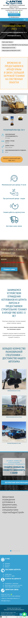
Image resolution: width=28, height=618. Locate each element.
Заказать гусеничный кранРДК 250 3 (11, 159)
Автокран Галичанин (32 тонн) (14, 443)
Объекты (7, 567)
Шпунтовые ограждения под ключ (13, 585)
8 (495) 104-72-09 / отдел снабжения (10, 596)
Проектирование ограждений (12, 587)
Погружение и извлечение (11, 583)
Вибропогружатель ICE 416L (8, 47)
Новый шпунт (8, 574)
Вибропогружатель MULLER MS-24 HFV (11, 50)
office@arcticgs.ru (14, 17)
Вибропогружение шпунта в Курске (14, 417)
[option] (14, 520)
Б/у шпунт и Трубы (10, 576)
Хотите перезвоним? (14, 14)
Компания (7, 563)
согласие (14, 613)
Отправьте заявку (9, 269)
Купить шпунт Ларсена (7, 42)
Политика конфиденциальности (17, 609)
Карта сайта (7, 609)
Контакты (7, 565)
